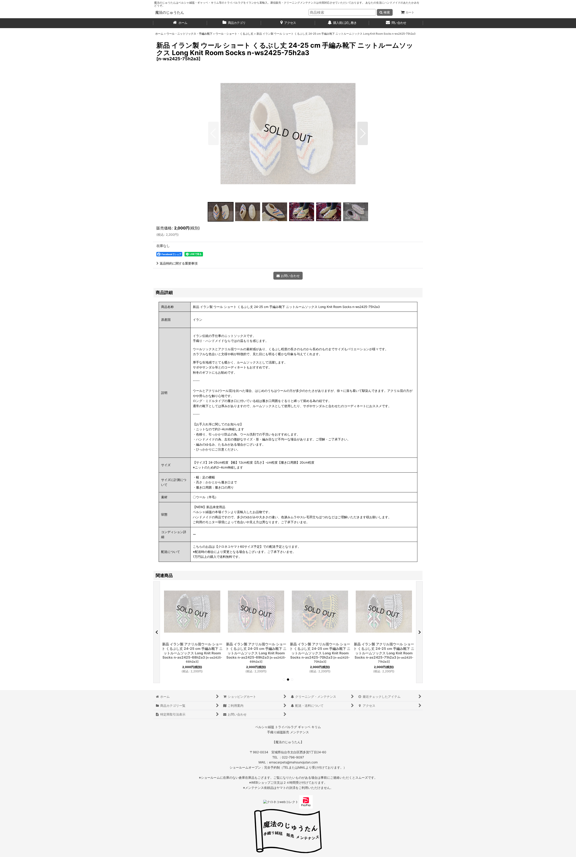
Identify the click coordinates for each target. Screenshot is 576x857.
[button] (213, 133)
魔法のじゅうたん (169, 12)
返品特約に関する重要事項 (179, 263)
